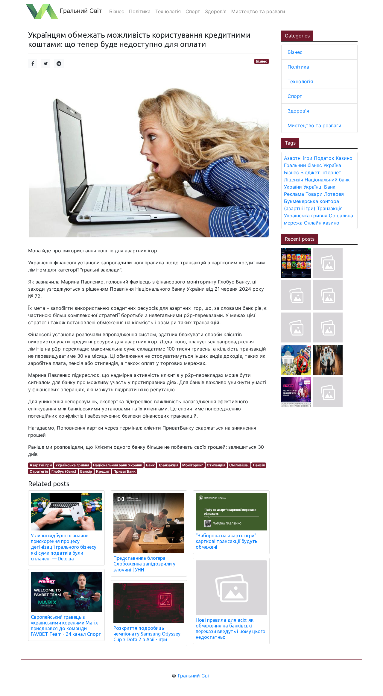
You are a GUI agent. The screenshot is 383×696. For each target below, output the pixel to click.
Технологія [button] (168, 11)
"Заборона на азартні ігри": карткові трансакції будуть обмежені (226, 541)
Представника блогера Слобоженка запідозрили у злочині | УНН (144, 563)
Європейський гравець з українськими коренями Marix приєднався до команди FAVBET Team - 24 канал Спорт (66, 625)
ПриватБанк (124, 471)
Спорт (295, 96)
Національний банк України (117, 465)
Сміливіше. (239, 465)
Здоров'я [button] (216, 11)
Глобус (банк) (63, 471)
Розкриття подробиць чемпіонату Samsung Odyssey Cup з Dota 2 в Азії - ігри (146, 633)
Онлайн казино (321, 223)
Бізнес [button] (116, 11)
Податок (324, 158)
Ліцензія (293, 180)
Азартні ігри (41, 465)
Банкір (86, 471)
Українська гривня (72, 465)
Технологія (300, 81)
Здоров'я (298, 111)
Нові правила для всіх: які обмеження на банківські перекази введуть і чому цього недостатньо (230, 628)
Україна (332, 165)
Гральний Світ (80, 10)
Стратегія (39, 471)
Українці (313, 187)
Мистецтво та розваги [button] (258, 11)
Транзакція (168, 465)
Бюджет (310, 172)
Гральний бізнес (303, 165)
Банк (150, 465)
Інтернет (331, 172)
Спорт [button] (193, 11)
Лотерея (334, 194)
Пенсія (259, 465)
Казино (344, 158)
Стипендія (216, 465)
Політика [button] (140, 11)
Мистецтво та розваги (314, 125)
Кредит (103, 471)
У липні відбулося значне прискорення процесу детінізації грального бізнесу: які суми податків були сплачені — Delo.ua (64, 547)
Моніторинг (192, 465)
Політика (298, 67)
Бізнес (261, 61)
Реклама (294, 194)
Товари (314, 194)
